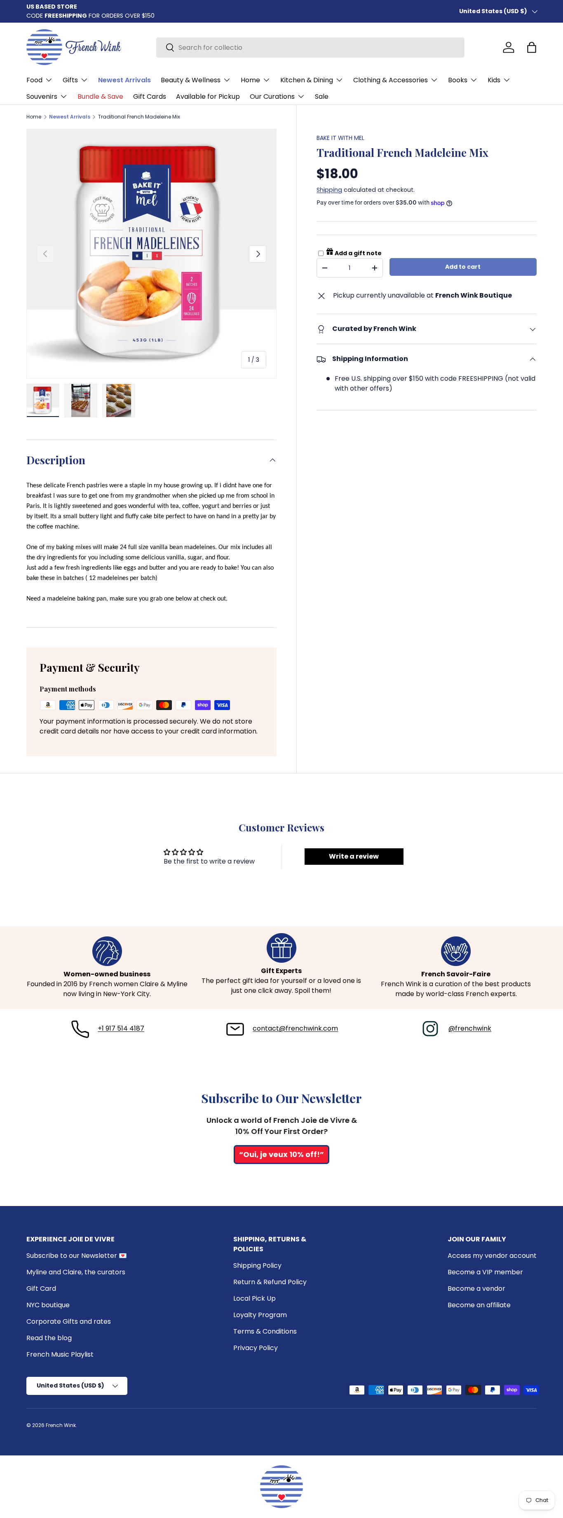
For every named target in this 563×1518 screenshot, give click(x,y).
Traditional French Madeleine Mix (139, 116)
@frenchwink (469, 1028)
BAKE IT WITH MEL (340, 138)
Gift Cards (149, 96)
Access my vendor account (492, 1255)
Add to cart (463, 267)
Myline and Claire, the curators (75, 1272)
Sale (321, 96)
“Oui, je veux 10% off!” (281, 1154)
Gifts (70, 80)
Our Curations (272, 96)
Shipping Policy (257, 1265)
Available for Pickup (208, 96)
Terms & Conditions (265, 1331)
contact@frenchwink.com (295, 1028)
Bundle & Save (100, 96)
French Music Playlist (60, 1354)
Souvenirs (41, 96)
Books (457, 80)
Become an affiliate (479, 1305)
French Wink (61, 1425)
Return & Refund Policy (270, 1282)
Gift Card (41, 1288)
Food (34, 80)
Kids (494, 80)
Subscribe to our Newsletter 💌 (76, 1255)
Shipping (329, 190)
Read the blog (49, 1338)
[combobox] (310, 47)
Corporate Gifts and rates (68, 1321)
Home (250, 80)
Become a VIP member (485, 1272)
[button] (532, 47)
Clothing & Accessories (390, 80)
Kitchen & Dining (306, 80)
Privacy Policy (255, 1348)
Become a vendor (476, 1288)
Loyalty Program (260, 1315)
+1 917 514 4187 (121, 1028)
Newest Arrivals (124, 80)
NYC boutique (48, 1305)
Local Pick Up (254, 1298)
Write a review (354, 856)
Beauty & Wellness (191, 80)
